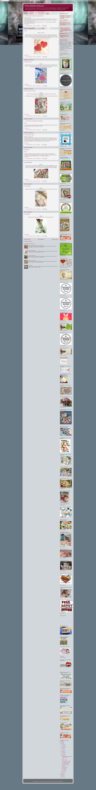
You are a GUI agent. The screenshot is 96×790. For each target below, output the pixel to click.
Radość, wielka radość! (32, 260)
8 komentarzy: (38, 144)
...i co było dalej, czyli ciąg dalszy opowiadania (33, 120)
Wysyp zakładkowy (28, 162)
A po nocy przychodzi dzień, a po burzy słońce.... (36, 245)
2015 (62, 774)
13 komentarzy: (38, 56)
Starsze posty (55, 239)
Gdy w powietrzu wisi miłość (30, 90)
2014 (62, 775)
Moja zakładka (27, 214)
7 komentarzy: (38, 25)
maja (63, 751)
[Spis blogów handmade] (63, 644)
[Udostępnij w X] (44, 25)
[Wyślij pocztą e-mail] (42, 25)
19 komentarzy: (38, 85)
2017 (62, 743)
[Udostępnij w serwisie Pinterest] (46, 25)
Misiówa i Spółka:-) (64, 40)
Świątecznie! (30, 265)
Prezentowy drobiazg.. (31, 250)
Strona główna (41, 239)
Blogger (61, 781)
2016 (62, 773)
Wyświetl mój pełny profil (64, 50)
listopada (63, 746)
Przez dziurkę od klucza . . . (36, 6)
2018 (62, 742)
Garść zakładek (27, 186)
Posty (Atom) (30, 241)
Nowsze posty (27, 239)
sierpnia (63, 747)
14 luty (25, 30)
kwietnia (63, 752)
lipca (63, 748)
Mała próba (26, 149)
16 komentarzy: (38, 158)
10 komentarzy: (38, 129)
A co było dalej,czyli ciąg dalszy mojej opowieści (33, 15)
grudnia (63, 744)
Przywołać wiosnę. (28, 61)
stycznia (63, 771)
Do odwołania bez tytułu (29, 134)
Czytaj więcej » (26, 55)
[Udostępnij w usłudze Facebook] (45, 25)
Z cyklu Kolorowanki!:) (31, 255)
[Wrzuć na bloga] (43, 25)
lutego (63, 755)
